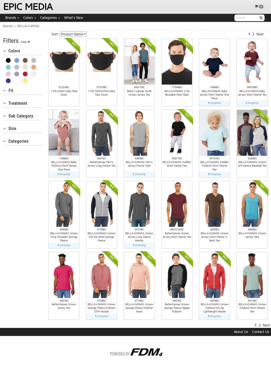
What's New (73, 17)
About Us (241, 332)
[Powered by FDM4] (135, 351)
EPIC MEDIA (28, 6)
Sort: (55, 34)
